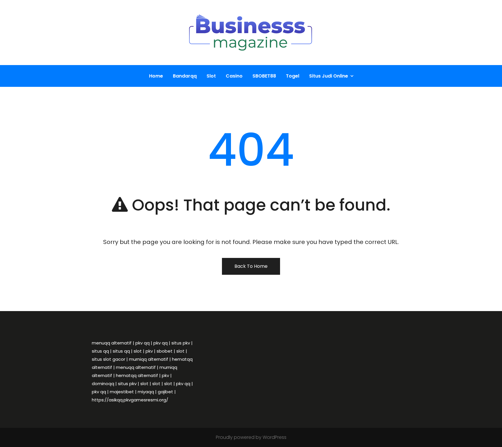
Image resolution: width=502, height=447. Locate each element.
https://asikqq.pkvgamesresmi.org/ (130, 400)
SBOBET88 (264, 76)
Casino (234, 76)
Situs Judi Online (328, 76)
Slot (211, 76)
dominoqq (103, 383)
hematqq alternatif (137, 375)
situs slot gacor (108, 359)
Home (156, 76)
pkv (149, 351)
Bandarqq (185, 76)
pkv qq (142, 343)
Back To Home (251, 266)
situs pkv (180, 343)
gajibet (165, 392)
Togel (292, 76)
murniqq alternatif (148, 359)
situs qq (100, 351)
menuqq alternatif (112, 343)
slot (138, 351)
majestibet (122, 392)
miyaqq (146, 392)
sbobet (165, 351)
